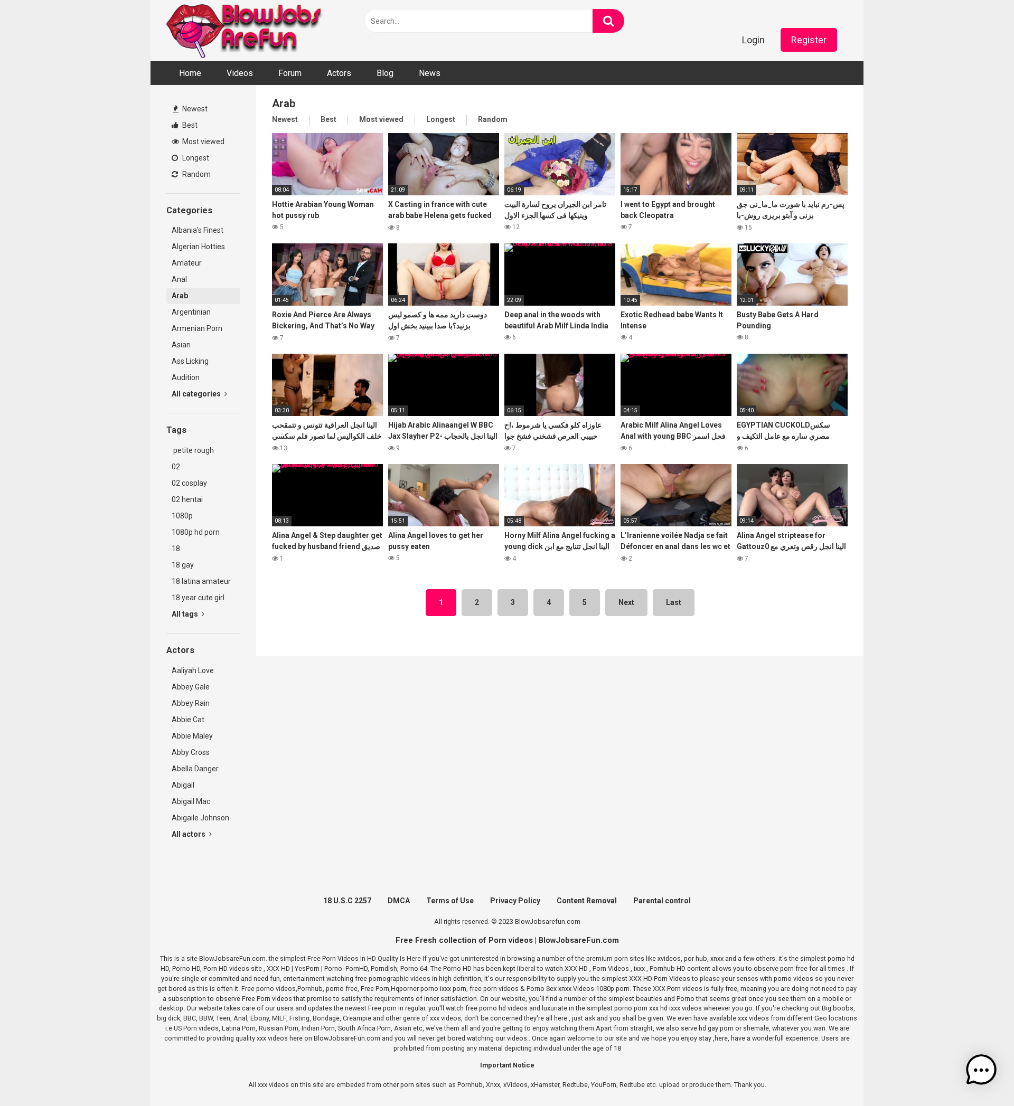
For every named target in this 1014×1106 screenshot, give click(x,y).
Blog (385, 73)
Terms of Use (450, 900)
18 (176, 548)
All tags (186, 614)
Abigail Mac (191, 801)
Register (809, 39)
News (429, 73)
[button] (981, 1071)
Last (673, 602)
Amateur (187, 263)
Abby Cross (191, 752)
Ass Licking (190, 361)
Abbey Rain (191, 703)
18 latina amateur (201, 581)
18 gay (183, 565)
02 (176, 466)
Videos (240, 73)
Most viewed (202, 141)
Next (626, 602)
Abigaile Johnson (200, 818)
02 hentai (187, 499)
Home (190, 73)
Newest (194, 109)
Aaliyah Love (193, 670)
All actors (189, 834)
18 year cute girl (198, 597)
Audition (186, 377)
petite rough (193, 450)
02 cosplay (189, 483)
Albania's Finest (197, 230)
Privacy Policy (515, 900)
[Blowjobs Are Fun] (245, 30)
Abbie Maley (192, 736)
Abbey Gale (191, 687)
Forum (290, 73)
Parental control (662, 900)
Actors (339, 73)
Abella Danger (195, 768)
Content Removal (587, 900)
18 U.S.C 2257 (347, 900)
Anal (179, 279)
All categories (197, 394)
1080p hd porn (196, 532)
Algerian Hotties (198, 246)
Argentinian (191, 312)
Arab (180, 295)
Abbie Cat (188, 719)
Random (196, 174)
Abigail (183, 785)
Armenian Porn (197, 328)
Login (753, 39)
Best (189, 125)
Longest (195, 158)
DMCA (399, 900)
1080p (182, 516)
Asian (181, 345)
